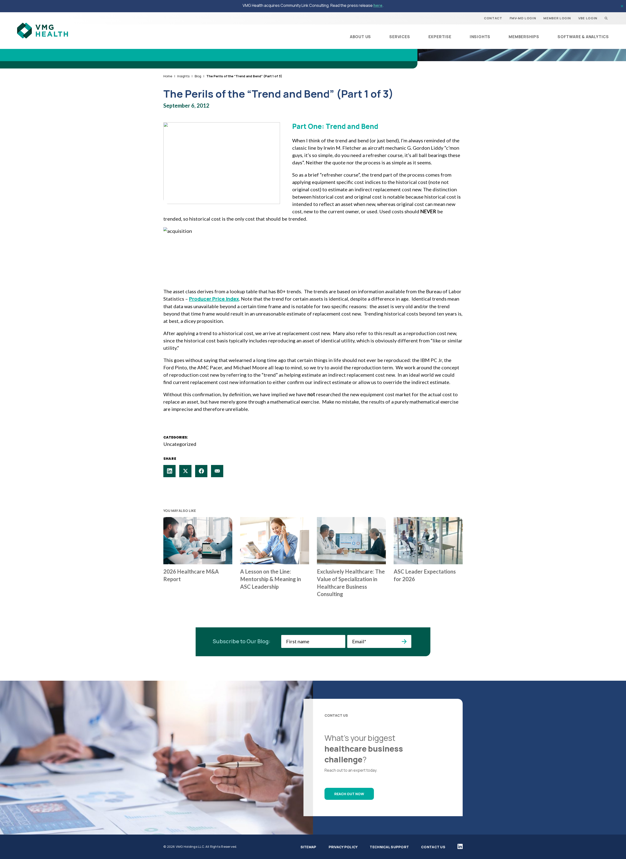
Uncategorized (179, 444)
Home (167, 76)
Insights (183, 76)
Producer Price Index (214, 298)
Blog (198, 76)
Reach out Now (349, 793)
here (377, 5)
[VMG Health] (42, 30)
